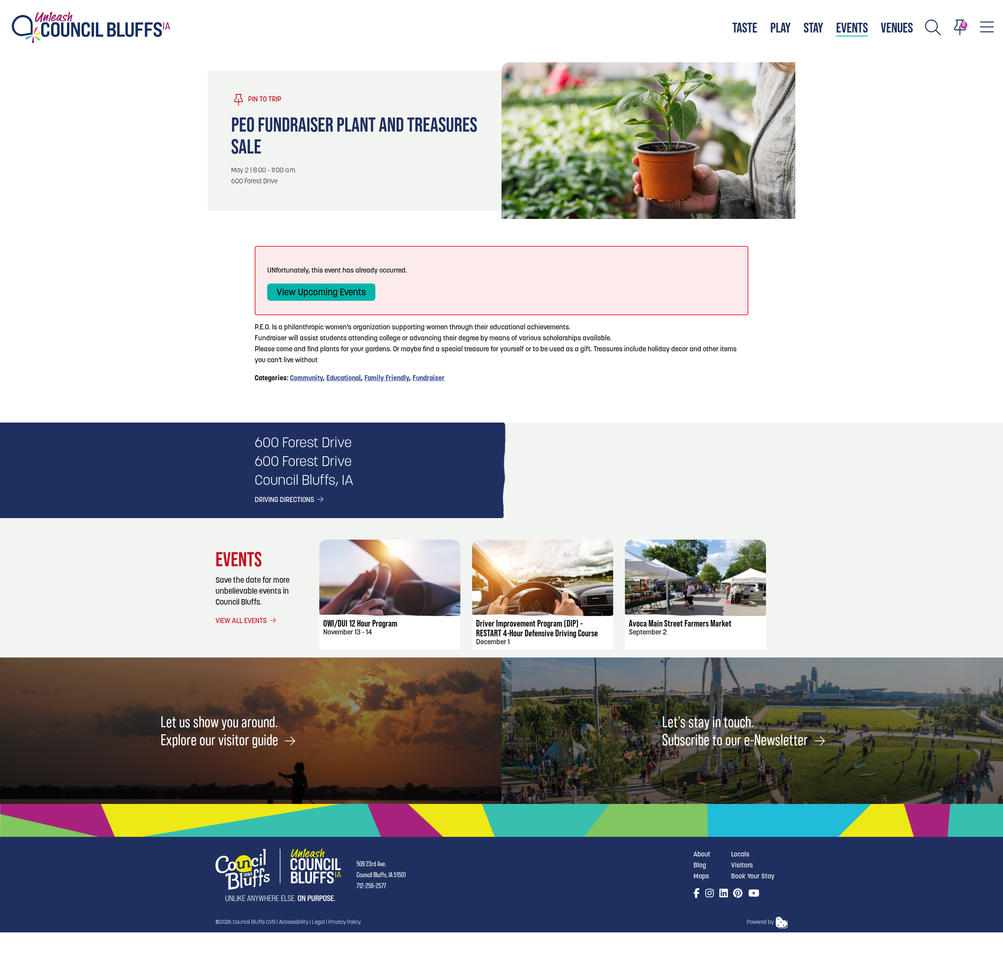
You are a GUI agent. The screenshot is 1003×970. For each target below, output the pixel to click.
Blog (699, 865)
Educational (343, 378)
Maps (701, 876)
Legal (318, 922)
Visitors (742, 865)
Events (852, 28)
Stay (813, 28)
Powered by (760, 922)
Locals (740, 854)
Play (780, 28)
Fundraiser (429, 378)
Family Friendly (386, 378)
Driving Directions (285, 500)
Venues (897, 28)
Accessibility (293, 922)
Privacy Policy (344, 922)
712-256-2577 (371, 885)
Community (306, 378)
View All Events (241, 621)
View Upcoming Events (321, 293)
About (701, 854)
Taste (744, 28)
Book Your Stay (753, 876)
